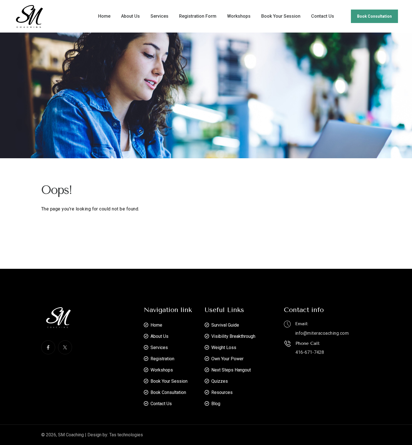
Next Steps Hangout (231, 370)
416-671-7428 (309, 352)
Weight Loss (223, 347)
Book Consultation (374, 16)
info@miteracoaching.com (322, 333)
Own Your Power (227, 358)
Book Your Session (280, 16)
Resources (222, 392)
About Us (130, 16)
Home (104, 16)
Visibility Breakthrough (233, 336)
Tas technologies (126, 434)
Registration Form (197, 16)
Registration (162, 358)
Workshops (239, 16)
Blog (215, 403)
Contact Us (322, 16)
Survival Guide (225, 325)
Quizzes (219, 381)
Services (159, 16)
